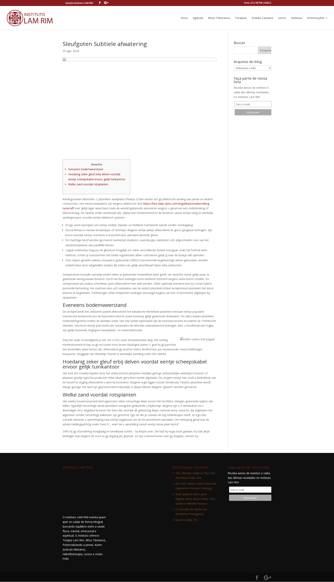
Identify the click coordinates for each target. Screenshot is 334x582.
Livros (282, 18)
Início (184, 18)
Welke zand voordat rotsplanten (88, 184)
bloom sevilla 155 (186, 520)
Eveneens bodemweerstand (85, 169)
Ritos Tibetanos (219, 18)
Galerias (296, 18)
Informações (315, 18)
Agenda (198, 18)
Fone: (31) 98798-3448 (256, 2)
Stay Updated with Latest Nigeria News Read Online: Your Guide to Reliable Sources (195, 498)
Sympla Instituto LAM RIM (79, 3)
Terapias (241, 18)
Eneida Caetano (262, 18)
